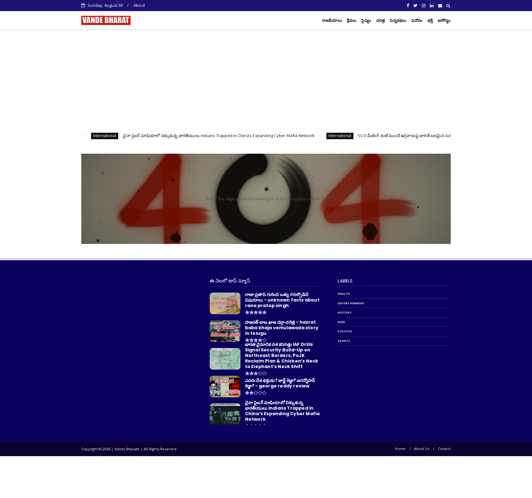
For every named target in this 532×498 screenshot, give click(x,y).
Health (344, 294)
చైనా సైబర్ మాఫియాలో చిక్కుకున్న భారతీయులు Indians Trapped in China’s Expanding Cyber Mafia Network (190, 135)
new (341, 322)
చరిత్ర (380, 20)
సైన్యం (366, 20)
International (311, 135)
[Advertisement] (266, 75)
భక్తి (430, 20)
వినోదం (417, 20)
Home (400, 448)
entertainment (351, 303)
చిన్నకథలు (398, 20)
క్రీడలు (352, 20)
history (344, 312)
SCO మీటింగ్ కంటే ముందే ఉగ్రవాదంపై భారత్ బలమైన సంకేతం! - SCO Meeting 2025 (399, 135)
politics (345, 331)
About (139, 5)
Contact (444, 448)
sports (344, 341)
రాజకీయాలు (332, 20)
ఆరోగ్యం (444, 20)
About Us (421, 448)
